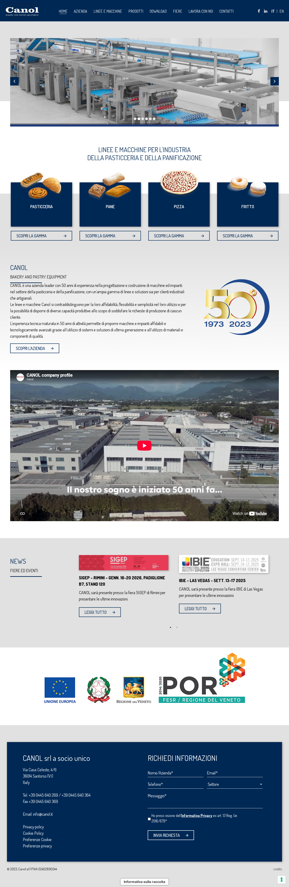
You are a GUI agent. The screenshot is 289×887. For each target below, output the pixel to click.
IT (273, 11)
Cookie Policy (33, 833)
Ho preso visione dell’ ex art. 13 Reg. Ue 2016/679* (194, 818)
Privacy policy (33, 826)
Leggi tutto (96, 612)
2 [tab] (177, 627)
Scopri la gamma (32, 235)
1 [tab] (170, 627)
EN (281, 11)
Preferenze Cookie (37, 839)
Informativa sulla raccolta (144, 882)
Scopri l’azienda (30, 348)
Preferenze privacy (37, 845)
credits (277, 869)
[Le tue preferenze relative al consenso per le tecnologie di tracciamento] (282, 880)
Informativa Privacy (196, 815)
